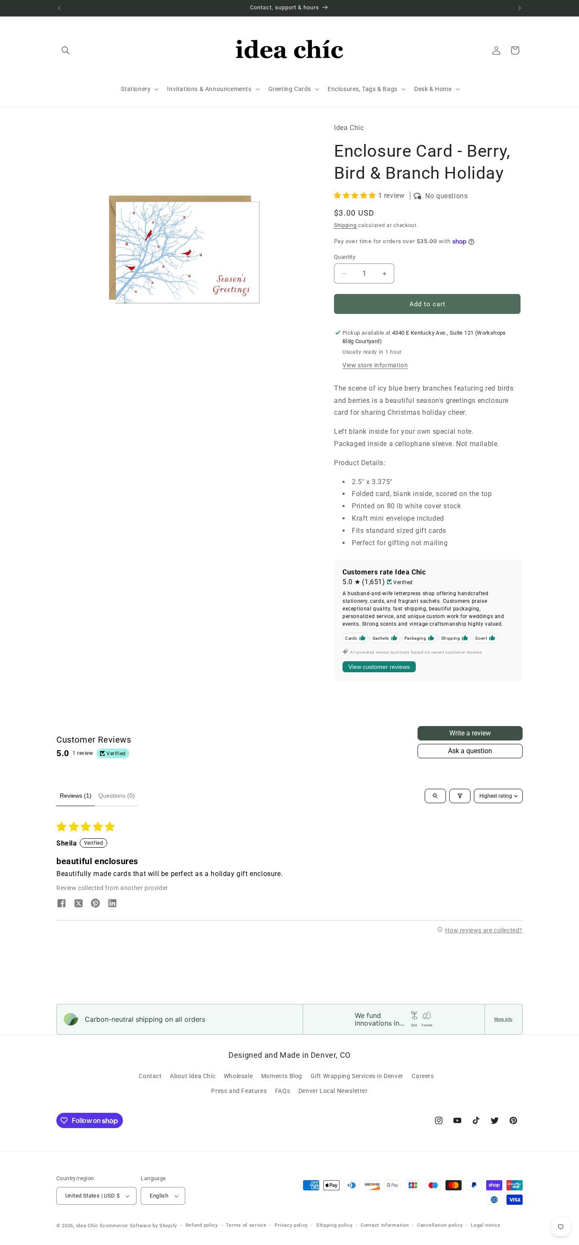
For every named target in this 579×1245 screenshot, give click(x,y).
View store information (375, 365)
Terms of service (246, 1225)
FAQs (282, 1090)
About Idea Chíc (192, 1076)
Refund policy (202, 1225)
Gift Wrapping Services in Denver (357, 1076)
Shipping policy (334, 1225)
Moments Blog (281, 1076)
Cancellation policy (439, 1225)
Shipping (345, 225)
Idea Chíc (87, 1225)
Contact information (385, 1225)
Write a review (470, 733)
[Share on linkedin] (112, 904)
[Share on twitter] (78, 904)
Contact (150, 1076)
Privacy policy (291, 1225)
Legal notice (485, 1225)
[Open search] (435, 796)
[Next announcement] (519, 8)
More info (503, 1019)
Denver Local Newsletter (333, 1090)
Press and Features (239, 1090)
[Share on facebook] (61, 904)
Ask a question (470, 751)
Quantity (344, 257)
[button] (65, 50)
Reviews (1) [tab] (76, 795)
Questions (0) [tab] (116, 795)
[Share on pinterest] (95, 903)
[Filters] (459, 796)
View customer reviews (379, 666)
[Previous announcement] (59, 8)
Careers (423, 1076)
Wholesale (238, 1076)
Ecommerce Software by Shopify (138, 1225)
